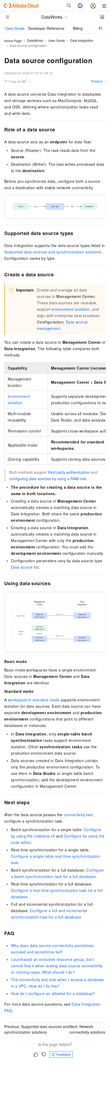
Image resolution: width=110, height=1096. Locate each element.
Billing (78, 28)
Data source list (25, 567)
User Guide (15, 28)
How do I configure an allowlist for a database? (53, 993)
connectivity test (78, 814)
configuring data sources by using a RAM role (47, 478)
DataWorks (35, 40)
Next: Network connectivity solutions (87, 1029)
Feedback (63, 1054)
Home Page (13, 40)
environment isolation (71, 309)
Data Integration (81, 40)
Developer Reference (46, 28)
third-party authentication (69, 472)
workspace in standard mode (34, 699)
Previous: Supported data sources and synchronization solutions (36, 1029)
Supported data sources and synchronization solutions (52, 251)
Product (96, 81)
